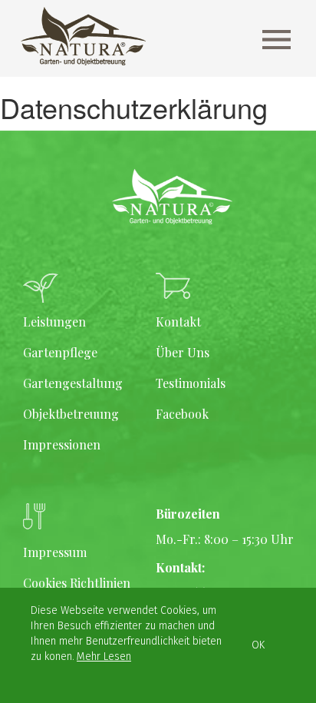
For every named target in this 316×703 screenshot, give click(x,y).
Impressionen (61, 444)
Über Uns (182, 352)
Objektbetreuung (71, 414)
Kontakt (178, 321)
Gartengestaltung (73, 383)
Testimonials (190, 383)
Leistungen (54, 321)
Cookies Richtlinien (76, 583)
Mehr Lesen (104, 656)
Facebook (182, 414)
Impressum (55, 552)
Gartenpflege (60, 352)
